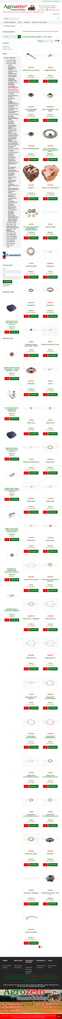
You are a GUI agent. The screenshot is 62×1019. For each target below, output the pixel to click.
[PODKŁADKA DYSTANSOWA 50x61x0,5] (50, 800)
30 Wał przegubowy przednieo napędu (13, 102)
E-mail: (4, 269)
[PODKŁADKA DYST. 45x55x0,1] (31, 682)
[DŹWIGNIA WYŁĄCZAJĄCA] (31, 55)
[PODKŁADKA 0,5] (50, 643)
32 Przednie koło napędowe (13, 109)
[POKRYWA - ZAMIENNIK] (31, 878)
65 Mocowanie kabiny (12, 177)
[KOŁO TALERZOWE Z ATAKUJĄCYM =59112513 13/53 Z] (50, 134)
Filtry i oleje (9, 245)
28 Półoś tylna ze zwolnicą (13, 96)
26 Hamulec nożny (13, 92)
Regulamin (5, 967)
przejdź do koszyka (7, 49)
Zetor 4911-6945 (11, 63)
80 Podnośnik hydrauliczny (12, 207)
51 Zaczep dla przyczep (12, 146)
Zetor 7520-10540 (11, 236)
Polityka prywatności (41, 965)
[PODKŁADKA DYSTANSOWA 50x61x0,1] (50, 760)
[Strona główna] (31, 8)
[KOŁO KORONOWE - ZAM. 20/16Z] (50, 94)
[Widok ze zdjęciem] (56, 41)
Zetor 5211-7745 (11, 224)
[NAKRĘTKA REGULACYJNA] (50, 330)
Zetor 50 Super (10, 243)
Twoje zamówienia (18, 965)
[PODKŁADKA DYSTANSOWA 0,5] (50, 721)
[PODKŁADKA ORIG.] (31, 839)
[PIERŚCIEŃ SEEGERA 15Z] (31, 447)
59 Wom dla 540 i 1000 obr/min (13, 163)
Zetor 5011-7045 (11, 222)
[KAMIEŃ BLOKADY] (50, 55)
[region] (12, 255)
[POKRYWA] (50, 839)
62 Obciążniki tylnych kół (12, 168)
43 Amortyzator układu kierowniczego (12, 132)
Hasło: (4, 275)
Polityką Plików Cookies (38, 1015)
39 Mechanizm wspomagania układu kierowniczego (12, 127)
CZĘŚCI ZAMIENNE (10, 57)
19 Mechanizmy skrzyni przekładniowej (12, 72)
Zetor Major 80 (10, 240)
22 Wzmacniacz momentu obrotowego (12, 83)
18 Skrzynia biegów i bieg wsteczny (12, 68)
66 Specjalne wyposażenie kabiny (12, 181)
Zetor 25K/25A (10, 241)
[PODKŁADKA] (50, 447)
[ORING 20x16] (50, 408)
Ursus (8, 246)
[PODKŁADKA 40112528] (31, 565)
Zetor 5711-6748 (11, 62)
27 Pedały (11, 94)
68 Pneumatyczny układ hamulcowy (13, 189)
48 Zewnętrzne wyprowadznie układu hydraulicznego (12, 139)
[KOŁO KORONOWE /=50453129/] (31, 94)
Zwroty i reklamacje (7, 965)
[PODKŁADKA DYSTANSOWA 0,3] (31, 721)
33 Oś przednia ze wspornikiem (13, 112)
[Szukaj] (58, 18)
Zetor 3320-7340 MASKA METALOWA (12, 226)
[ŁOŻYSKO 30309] (31, 251)
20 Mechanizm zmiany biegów (12, 75)
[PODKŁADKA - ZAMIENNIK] (31, 604)
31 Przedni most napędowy (12, 106)
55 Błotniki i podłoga (11, 154)
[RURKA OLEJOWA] (31, 917)
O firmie (49, 967)
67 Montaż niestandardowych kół (13, 185)
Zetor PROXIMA (11, 235)
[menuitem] (10, 22)
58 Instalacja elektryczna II (12, 160)
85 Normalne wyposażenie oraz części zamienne (13, 217)
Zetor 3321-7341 (11, 233)
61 (9, 165)
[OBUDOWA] (31, 369)
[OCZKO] (50, 369)
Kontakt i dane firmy (52, 965)
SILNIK (10, 65)
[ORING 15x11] (31, 408)
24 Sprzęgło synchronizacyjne (13, 87)
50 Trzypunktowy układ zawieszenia (13, 143)
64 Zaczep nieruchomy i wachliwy (11, 174)
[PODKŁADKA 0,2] (50, 604)
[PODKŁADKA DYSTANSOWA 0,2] (50, 682)
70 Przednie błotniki (11, 192)
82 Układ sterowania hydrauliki (11, 213)
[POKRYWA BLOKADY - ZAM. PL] (50, 878)
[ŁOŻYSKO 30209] (50, 212)
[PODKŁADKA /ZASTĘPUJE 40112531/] (50, 565)
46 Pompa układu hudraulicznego (13, 135)
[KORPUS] (31, 173)
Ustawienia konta (18, 967)
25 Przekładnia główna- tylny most (13, 90)
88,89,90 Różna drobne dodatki (12, 220)
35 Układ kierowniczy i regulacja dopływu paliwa (13, 117)
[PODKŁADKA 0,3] (31, 643)
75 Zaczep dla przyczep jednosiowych (12, 195)
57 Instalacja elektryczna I (11, 157)
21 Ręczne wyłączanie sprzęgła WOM (12, 79)
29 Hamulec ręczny (11, 99)
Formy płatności (28, 967)
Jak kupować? (40, 967)
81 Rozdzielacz (12, 210)
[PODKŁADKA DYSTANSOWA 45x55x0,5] (31, 760)
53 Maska (11, 150)
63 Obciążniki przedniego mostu (13, 170)
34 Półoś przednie (13, 114)
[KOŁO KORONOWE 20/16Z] (31, 134)
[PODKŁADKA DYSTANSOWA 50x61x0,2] (31, 800)
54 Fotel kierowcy (13, 152)
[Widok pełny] (58, 41)
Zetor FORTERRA (11, 238)
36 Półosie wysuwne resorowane (11, 122)
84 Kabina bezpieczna (11, 204)
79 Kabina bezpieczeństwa (12, 201)
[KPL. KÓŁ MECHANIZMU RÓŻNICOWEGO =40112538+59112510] (31, 212)
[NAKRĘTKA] (31, 290)
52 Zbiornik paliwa (13, 149)
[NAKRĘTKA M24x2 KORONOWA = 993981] (31, 330)
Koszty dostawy (28, 969)
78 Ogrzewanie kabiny (12, 199)
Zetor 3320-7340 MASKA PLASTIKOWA (11, 230)
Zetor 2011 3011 (11, 60)
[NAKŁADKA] (50, 251)
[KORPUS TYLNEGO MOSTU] (50, 173)
